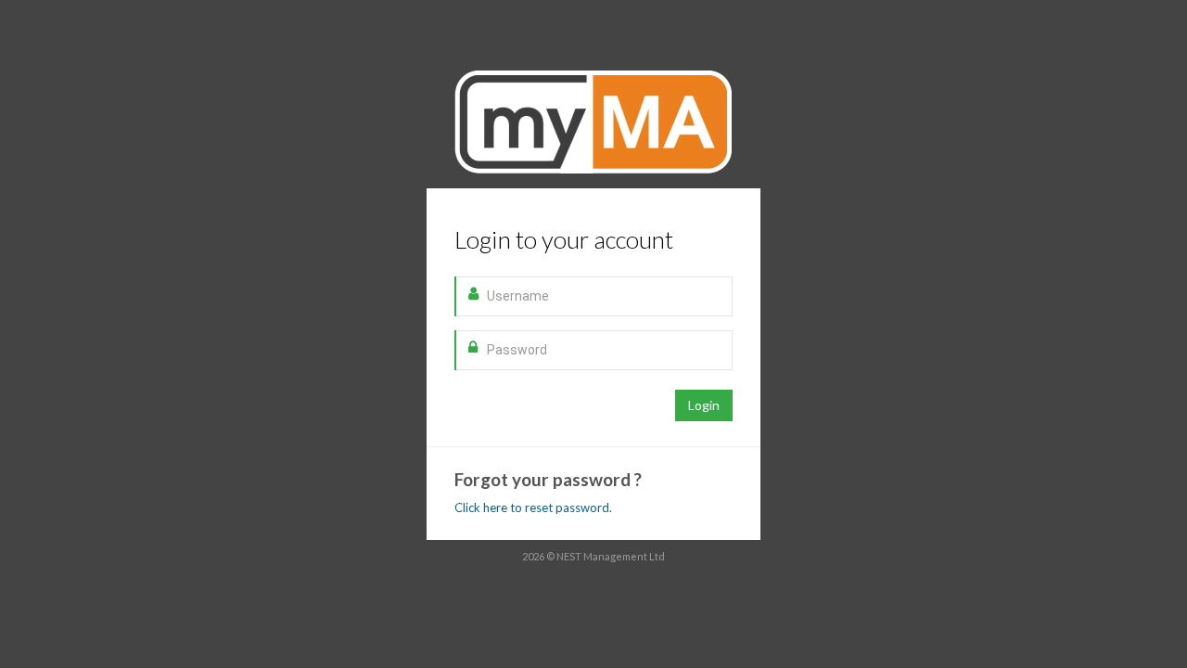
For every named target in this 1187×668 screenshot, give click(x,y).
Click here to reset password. (533, 507)
